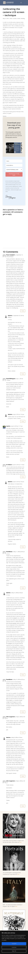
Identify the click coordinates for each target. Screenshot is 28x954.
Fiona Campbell (10, 255)
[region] (14, 942)
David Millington (10, 378)
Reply (22, 310)
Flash (11, 18)
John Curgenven (10, 716)
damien (10, 315)
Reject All (14, 951)
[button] (14, 148)
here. (21, 842)
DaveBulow (9, 551)
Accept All (14, 943)
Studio (18, 18)
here (18, 874)
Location (15, 18)
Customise (14, 947)
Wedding (23, 18)
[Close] (26, 932)
